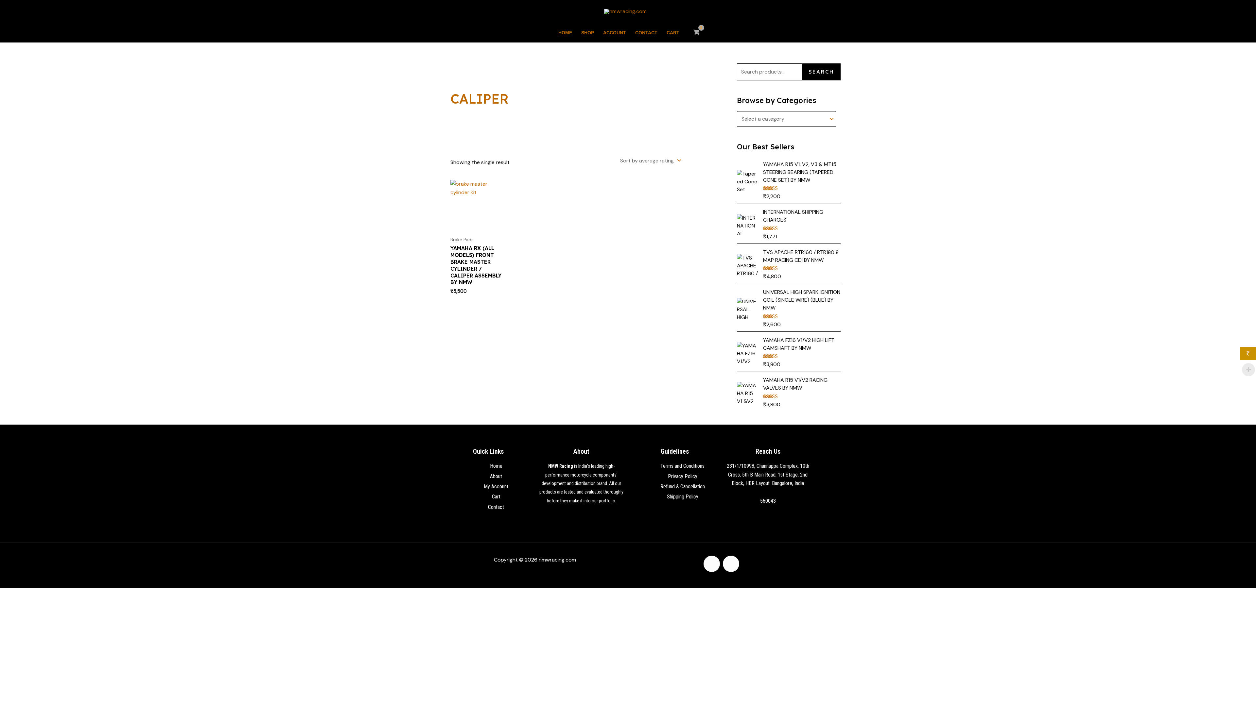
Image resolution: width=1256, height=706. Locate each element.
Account (614, 32)
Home (565, 32)
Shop (587, 32)
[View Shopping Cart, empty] (696, 32)
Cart (673, 32)
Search (821, 72)
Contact (646, 32)
